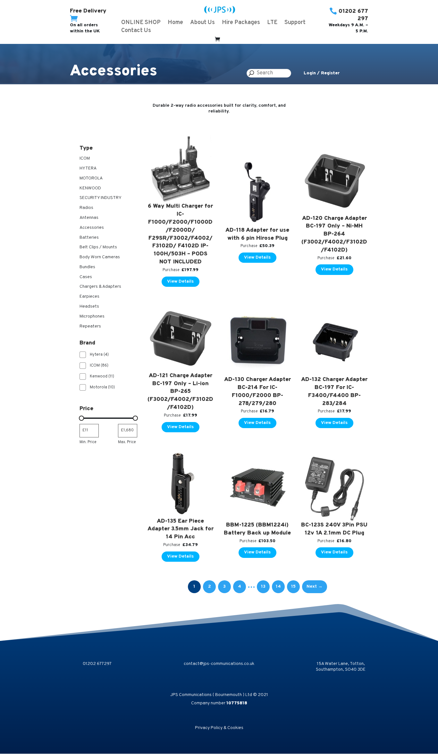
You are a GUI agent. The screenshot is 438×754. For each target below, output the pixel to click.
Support (295, 23)
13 (263, 586)
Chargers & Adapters (100, 286)
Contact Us (136, 31)
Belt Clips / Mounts (98, 247)
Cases (86, 277)
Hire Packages (241, 23)
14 (278, 586)
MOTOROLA (91, 178)
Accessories (92, 227)
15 (293, 586)
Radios (86, 208)
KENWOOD (90, 188)
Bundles (87, 267)
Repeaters (90, 326)
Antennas (89, 217)
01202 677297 (97, 664)
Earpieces (89, 296)
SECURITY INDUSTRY (101, 198)
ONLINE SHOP (141, 23)
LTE (272, 23)
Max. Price (127, 442)
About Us (202, 23)
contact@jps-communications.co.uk (219, 664)
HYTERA (88, 168)
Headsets (89, 306)
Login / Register (322, 73)
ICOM (85, 158)
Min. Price (88, 442)
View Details (180, 281)
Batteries (89, 237)
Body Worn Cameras (100, 257)
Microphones (92, 316)
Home (175, 23)
